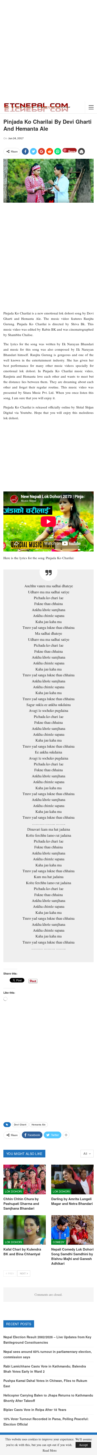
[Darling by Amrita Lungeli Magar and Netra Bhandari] (72, 1179)
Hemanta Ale (39, 1124)
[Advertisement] (48, 50)
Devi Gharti (20, 1124)
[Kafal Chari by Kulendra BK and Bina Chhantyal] (24, 1230)
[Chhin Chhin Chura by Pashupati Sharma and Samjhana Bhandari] (24, 1179)
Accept (83, 1445)
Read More (50, 1450)
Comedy (59, 1242)
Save (72, 150)
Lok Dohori (13, 1191)
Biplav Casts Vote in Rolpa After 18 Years (34, 1409)
